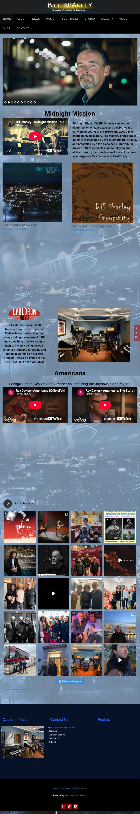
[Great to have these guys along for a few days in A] (86, 560)
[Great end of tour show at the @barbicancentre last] (20, 593)
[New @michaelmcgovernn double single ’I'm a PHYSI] (53, 593)
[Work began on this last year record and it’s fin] (120, 660)
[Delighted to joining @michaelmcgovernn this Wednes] (120, 527)
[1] (5, 102)
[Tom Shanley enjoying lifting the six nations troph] (86, 527)
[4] (15, 102)
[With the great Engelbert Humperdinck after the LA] (86, 627)
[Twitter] (136, 332)
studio (8, 362)
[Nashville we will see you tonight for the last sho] (20, 560)
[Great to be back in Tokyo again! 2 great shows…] (53, 627)
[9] (31, 102)
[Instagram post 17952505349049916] (120, 593)
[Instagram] (136, 337)
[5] (18, 102)
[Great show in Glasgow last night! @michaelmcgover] (86, 593)
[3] (12, 102)
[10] (34, 102)
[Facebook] (136, 328)
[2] (9, 102)
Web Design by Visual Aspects (70, 788)
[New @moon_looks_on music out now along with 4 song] (20, 527)
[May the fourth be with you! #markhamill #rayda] (20, 627)
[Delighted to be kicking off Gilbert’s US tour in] (20, 660)
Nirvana (69, 795)
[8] (28, 102)
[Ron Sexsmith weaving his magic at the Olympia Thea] (53, 527)
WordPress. (81, 795)
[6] (21, 102)
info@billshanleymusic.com (63, 727)
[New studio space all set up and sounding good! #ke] (86, 660)
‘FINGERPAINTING (82, 230)
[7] (25, 102)
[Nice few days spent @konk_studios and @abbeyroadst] (53, 660)
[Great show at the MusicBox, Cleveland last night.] (53, 560)
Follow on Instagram (72, 681)
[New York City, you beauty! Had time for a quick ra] (120, 627)
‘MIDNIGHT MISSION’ (14, 229)
